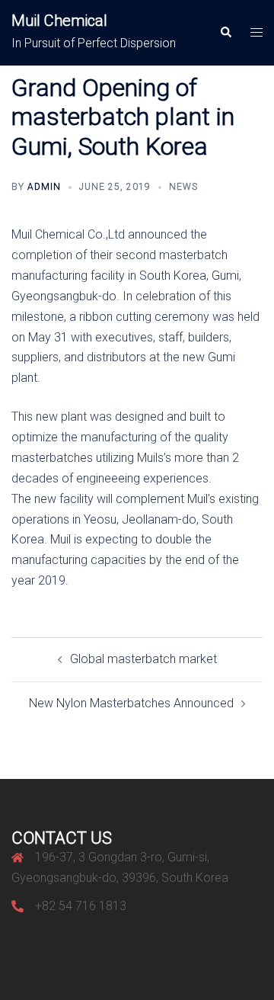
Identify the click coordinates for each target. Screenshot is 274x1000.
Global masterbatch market (143, 659)
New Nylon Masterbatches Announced (131, 703)
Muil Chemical (59, 20)
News (183, 186)
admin (44, 186)
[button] (225, 33)
